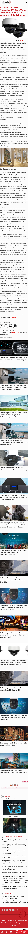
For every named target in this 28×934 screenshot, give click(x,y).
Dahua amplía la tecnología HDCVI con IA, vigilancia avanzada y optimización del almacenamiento (13, 851)
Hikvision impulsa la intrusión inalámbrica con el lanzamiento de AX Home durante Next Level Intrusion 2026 (14, 845)
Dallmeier (23, 41)
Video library (7, 796)
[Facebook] (6, 326)
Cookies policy (5, 920)
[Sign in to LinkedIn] (6, 931)
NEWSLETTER (15, 332)
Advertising (20, 920)
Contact (14, 925)
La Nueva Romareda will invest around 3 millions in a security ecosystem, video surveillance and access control (15, 882)
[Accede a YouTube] (11, 931)
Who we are (13, 920)
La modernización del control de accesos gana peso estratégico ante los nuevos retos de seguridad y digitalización (14, 868)
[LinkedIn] (10, 326)
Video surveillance (20, 315)
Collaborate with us (10, 923)
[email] (15, 326)
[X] (2, 326)
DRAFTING (3, 315)
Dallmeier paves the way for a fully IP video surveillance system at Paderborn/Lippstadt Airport (13, 862)
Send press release (21, 923)
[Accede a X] (2, 932)
